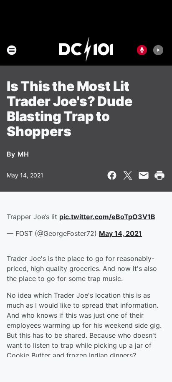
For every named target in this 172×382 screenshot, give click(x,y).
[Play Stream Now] (158, 50)
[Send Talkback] (142, 50)
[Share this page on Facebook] (112, 175)
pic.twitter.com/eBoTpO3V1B (107, 217)
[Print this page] (159, 175)
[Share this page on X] (128, 175)
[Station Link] (86, 50)
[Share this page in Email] (143, 175)
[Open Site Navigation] (12, 50)
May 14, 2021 (120, 233)
